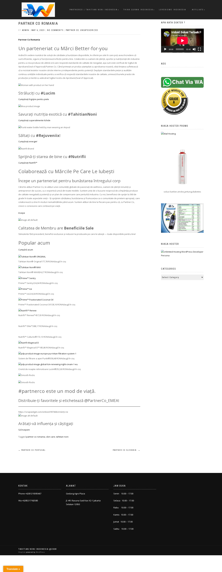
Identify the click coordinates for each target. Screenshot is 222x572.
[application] (182, 41)
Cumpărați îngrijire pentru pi (32, 99)
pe (23, 212)
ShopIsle (22, 552)
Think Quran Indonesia (138, 10)
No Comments (55, 30)
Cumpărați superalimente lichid (33, 120)
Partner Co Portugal (32, 450)
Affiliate (198, 10)
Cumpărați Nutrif (26, 162)
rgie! (35, 141)
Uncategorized (89, 30)
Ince (20, 212)
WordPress (40, 552)
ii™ (36, 162)
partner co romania (35, 436)
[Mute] (194, 49)
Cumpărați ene (25, 141)
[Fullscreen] (199, 49)
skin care (50, 436)
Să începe (23, 429)
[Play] (165, 49)
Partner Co (72, 30)
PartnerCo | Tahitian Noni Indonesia (94, 10)
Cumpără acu (24, 249)
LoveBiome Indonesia (172, 10)
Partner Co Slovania (126, 450)
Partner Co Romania (38, 23)
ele (47, 99)
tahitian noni (62, 436)
